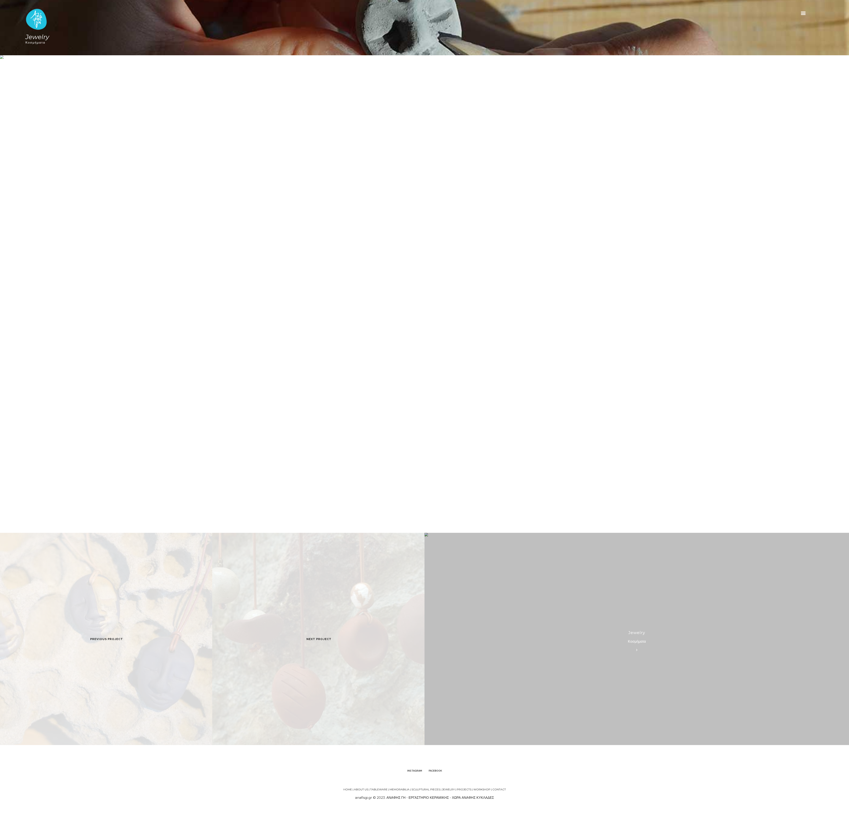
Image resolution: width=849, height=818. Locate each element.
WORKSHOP (481, 789)
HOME (347, 789)
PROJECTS (464, 789)
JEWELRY (448, 789)
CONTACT (499, 789)
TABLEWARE (379, 789)
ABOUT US (361, 789)
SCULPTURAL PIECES (425, 789)
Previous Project (106, 639)
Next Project (318, 639)
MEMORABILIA (399, 789)
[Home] (36, 19)
